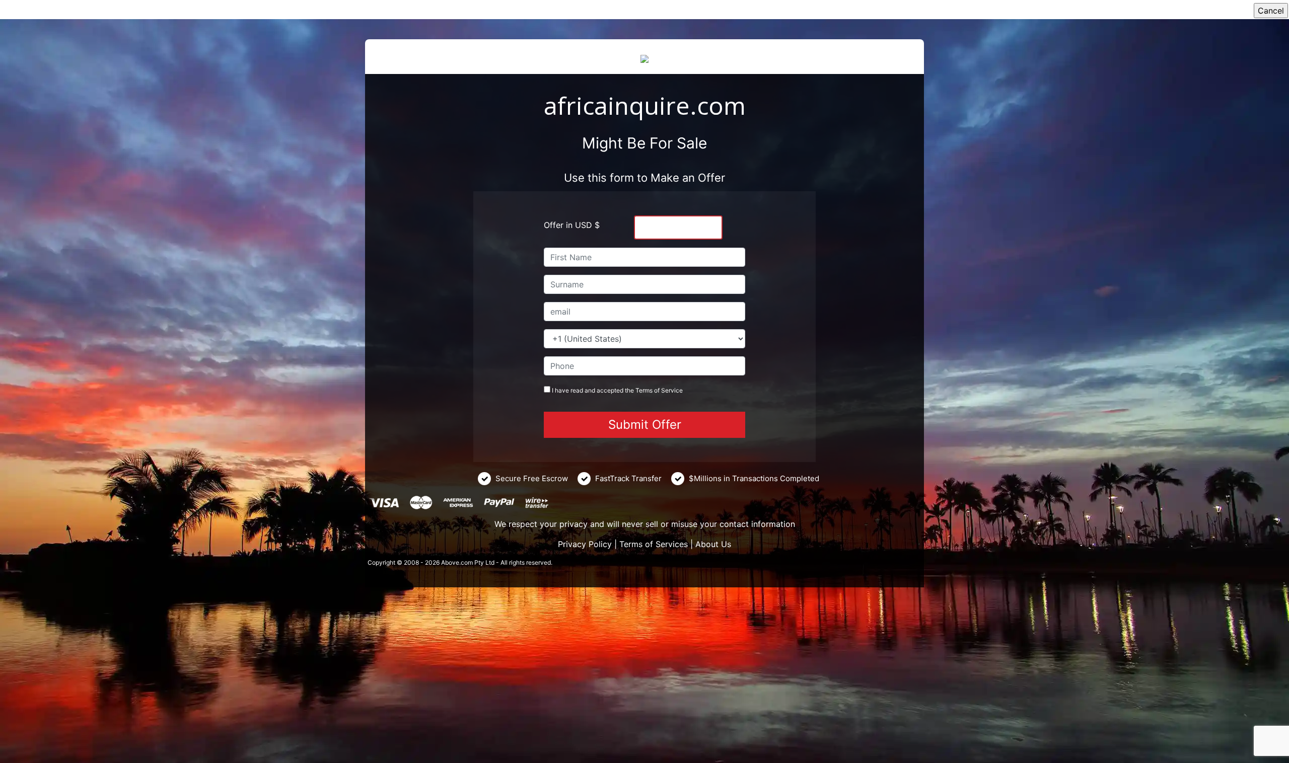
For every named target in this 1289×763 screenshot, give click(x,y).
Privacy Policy (585, 544)
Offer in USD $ (572, 225)
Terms (644, 390)
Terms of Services (653, 544)
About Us (713, 544)
